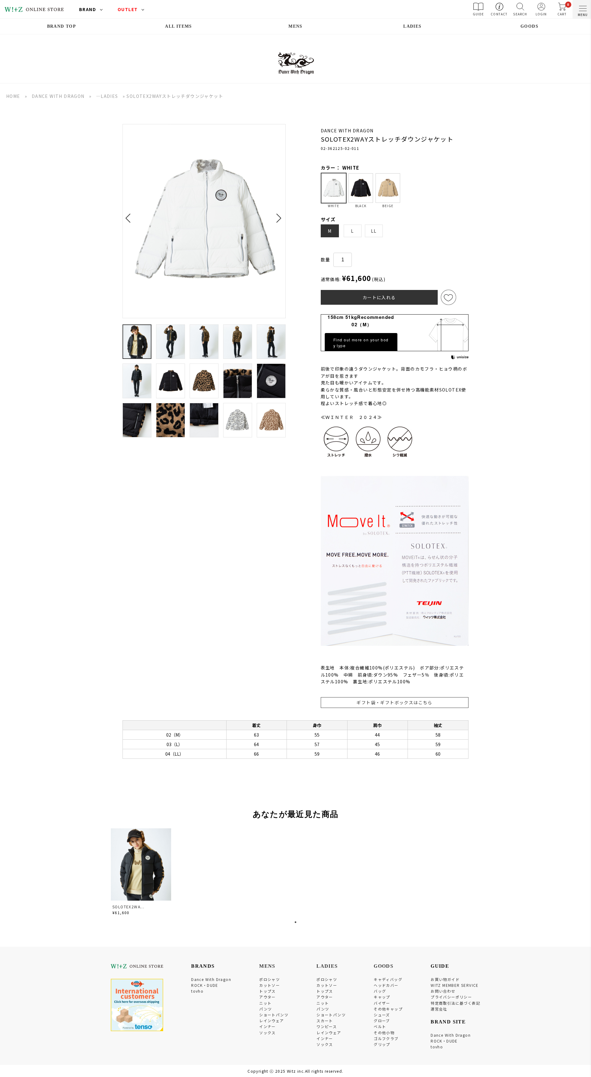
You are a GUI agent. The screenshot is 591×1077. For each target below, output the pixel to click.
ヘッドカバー (386, 985)
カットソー (269, 985)
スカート (324, 1020)
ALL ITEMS (178, 26)
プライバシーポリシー (451, 996)
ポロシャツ (269, 979)
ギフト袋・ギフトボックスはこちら (394, 702)
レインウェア (271, 1020)
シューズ (382, 1014)
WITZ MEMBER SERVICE (455, 985)
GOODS (529, 26)
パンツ (265, 1008)
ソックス (267, 1032)
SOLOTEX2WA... (128, 906)
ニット (265, 1003)
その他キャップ (388, 1008)
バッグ (380, 991)
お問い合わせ (443, 991)
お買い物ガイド (445, 979)
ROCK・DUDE (204, 985)
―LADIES (107, 96)
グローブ (382, 1020)
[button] (130, 214)
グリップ (382, 1044)
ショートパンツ (273, 1014)
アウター (267, 996)
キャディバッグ (388, 979)
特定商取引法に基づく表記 (455, 1003)
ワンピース (326, 1026)
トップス (267, 991)
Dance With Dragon (211, 979)
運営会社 (439, 1008)
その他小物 (384, 1032)
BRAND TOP (61, 26)
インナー (267, 1026)
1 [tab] (295, 922)
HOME (13, 96)
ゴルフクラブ (386, 1038)
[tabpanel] (141, 872)
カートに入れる (379, 297)
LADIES (412, 26)
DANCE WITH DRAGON (58, 96)
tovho (197, 991)
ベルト (380, 1026)
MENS (295, 26)
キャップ (382, 996)
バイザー (382, 1003)
